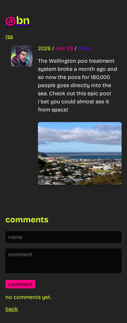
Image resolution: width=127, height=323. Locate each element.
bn (17, 20)
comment (20, 284)
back (11, 309)
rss (9, 36)
